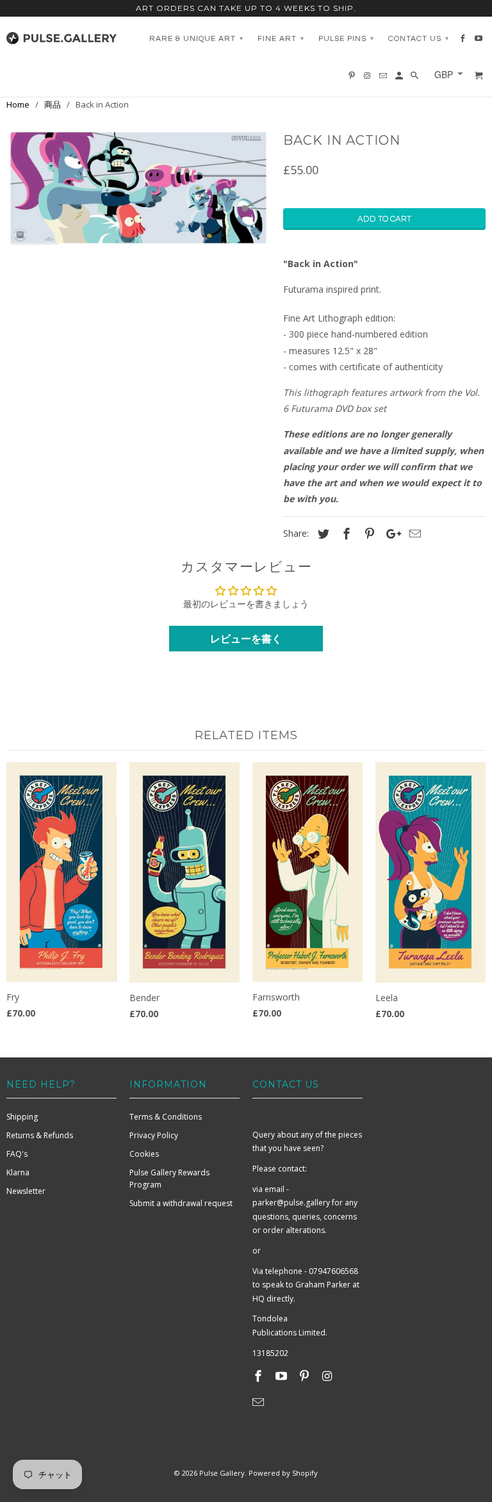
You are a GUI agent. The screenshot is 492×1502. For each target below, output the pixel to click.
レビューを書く (246, 639)
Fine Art (281, 39)
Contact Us (418, 39)
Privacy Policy (153, 1135)
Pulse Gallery (222, 1473)
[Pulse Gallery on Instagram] (328, 1376)
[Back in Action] (138, 187)
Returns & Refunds (39, 1135)
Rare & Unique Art (196, 39)
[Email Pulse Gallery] (259, 1402)
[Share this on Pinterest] (367, 533)
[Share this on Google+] (390, 533)
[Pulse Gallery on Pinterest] (306, 1376)
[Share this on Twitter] (321, 533)
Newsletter (25, 1191)
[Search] (415, 78)
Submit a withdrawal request (181, 1203)
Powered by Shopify (283, 1473)
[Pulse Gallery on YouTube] (282, 1376)
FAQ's (17, 1153)
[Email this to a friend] (413, 533)
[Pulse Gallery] (61, 35)
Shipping (22, 1116)
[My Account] (400, 78)
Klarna (17, 1172)
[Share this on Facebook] (344, 533)
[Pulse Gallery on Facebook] (259, 1376)
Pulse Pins (346, 39)
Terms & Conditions (165, 1116)
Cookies (144, 1153)
